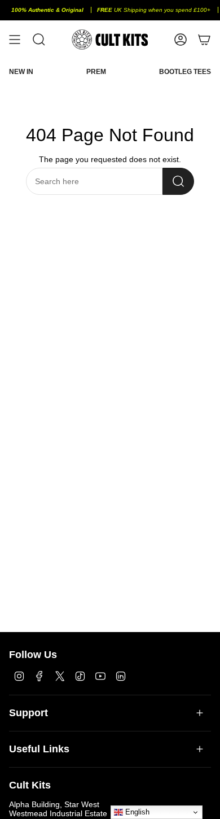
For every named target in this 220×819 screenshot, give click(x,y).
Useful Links (39, 749)
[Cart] (204, 39)
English (136, 812)
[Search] (178, 181)
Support (28, 712)
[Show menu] (14, 39)
